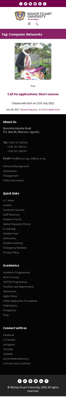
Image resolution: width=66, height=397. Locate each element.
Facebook (8, 335)
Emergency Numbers (15, 247)
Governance (10, 171)
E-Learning (9, 228)
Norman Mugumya (28, 109)
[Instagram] (30, 3)
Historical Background (16, 166)
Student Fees (10, 233)
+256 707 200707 (17, 151)
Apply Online (10, 296)
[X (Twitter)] (25, 3)
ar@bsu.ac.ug (38, 158)
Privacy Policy (11, 252)
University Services (14, 210)
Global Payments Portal (16, 224)
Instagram (9, 344)
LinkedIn (8, 354)
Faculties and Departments (18, 286)
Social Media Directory (16, 358)
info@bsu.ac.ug (20, 158)
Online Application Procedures (20, 301)
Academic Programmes (16, 272)
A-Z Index (8, 200)
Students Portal (12, 219)
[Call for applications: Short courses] (33, 61)
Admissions (9, 238)
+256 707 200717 (17, 147)
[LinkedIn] (40, 3)
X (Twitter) (9, 339)
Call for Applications (50, 109)
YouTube (8, 349)
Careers (7, 205)
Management (10, 175)
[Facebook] (21, 3)
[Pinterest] (44, 3)
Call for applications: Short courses (33, 94)
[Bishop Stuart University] (33, 15)
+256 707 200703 (17, 142)
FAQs (6, 315)
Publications (10, 305)
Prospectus (9, 310)
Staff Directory (11, 214)
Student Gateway (13, 243)
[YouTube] (35, 3)
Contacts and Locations (16, 363)
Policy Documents (13, 180)
